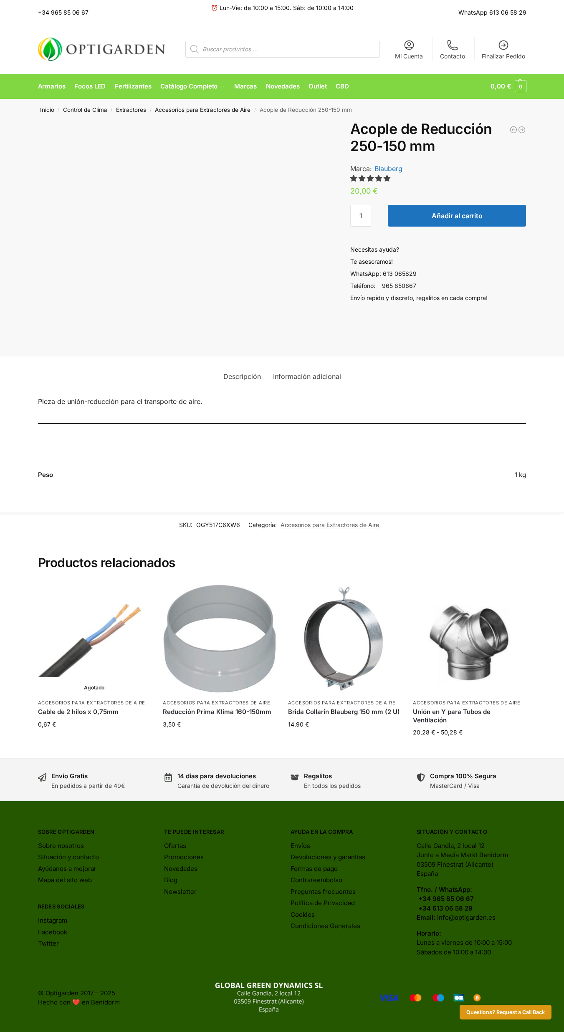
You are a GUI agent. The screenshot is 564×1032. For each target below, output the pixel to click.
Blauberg (388, 168)
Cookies (303, 914)
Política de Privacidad (323, 903)
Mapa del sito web (65, 880)
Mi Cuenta (409, 56)
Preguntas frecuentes (323, 892)
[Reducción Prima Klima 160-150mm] (219, 638)
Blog (170, 880)
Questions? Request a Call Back (505, 1012)
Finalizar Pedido (503, 56)
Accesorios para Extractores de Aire (202, 109)
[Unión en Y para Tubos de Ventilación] (469, 638)
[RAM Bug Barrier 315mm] (513, 130)
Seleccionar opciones (469, 749)
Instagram (52, 920)
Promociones (184, 857)
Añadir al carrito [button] (219, 741)
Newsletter (180, 892)
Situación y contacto (68, 857)
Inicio (47, 109)
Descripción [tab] (242, 376)
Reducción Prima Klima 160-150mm (217, 712)
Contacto (452, 56)
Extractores (131, 109)
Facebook (52, 932)
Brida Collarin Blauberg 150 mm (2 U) (344, 712)
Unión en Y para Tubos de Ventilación (452, 716)
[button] (508, 86)
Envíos (300, 846)
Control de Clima (85, 109)
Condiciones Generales (325, 926)
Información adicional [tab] (307, 376)
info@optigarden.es (466, 917)
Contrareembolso (316, 880)
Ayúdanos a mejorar (67, 869)
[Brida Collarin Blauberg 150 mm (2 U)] (344, 638)
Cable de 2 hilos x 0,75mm (78, 712)
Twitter (48, 943)
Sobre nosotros (61, 846)
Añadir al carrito (457, 216)
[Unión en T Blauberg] (522, 130)
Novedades (180, 869)
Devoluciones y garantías (328, 857)
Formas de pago (314, 869)
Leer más (94, 741)
